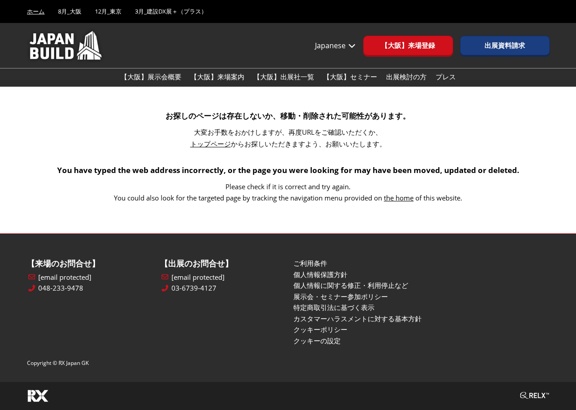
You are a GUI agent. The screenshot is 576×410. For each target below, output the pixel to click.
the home (399, 197)
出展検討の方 (406, 76)
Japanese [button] (331, 45)
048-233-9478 (60, 288)
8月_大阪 (69, 11)
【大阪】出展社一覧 (283, 76)
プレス (446, 76)
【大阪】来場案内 (217, 76)
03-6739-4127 (193, 288)
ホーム (36, 11)
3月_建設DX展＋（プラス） (171, 11)
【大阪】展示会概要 (151, 76)
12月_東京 (108, 11)
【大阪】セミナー (350, 76)
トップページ (210, 143)
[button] (408, 45)
